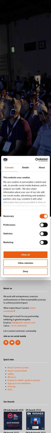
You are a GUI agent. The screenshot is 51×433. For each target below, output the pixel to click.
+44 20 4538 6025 (18, 326)
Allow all (25, 254)
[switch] (44, 225)
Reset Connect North (17, 371)
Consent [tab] (9, 167)
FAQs (10, 389)
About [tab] (42, 167)
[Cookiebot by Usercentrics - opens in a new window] (36, 160)
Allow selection (25, 263)
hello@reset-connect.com (23, 322)
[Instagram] (17, 342)
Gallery (11, 374)
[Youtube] (11, 342)
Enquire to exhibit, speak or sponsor (24, 380)
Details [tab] (25, 167)
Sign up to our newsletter (19, 383)
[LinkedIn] (5, 342)
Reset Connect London (18, 367)
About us (12, 377)
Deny (25, 271)
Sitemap (12, 386)
